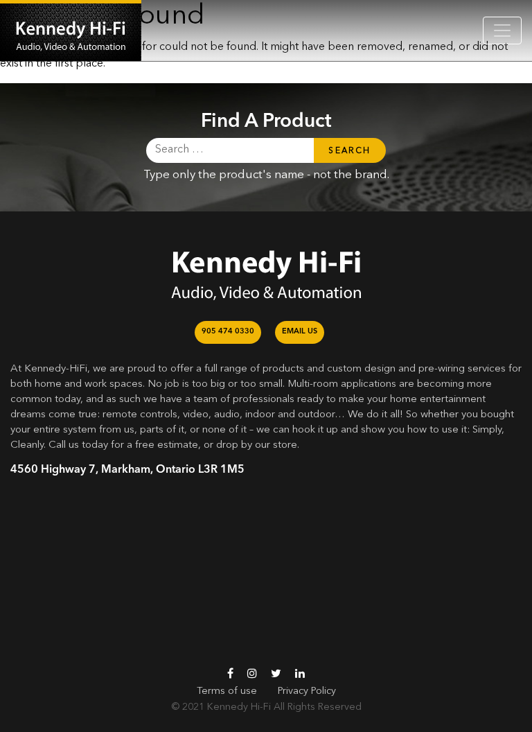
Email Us (299, 332)
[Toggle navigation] (502, 30)
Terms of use (227, 691)
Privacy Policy (307, 691)
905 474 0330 (228, 332)
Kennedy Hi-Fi (239, 707)
